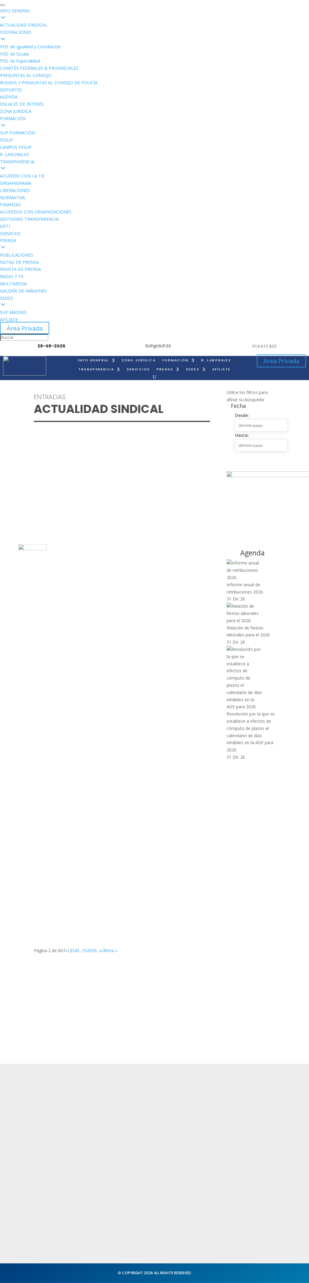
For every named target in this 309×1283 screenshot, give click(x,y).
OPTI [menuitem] (5, 226)
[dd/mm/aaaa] (261, 425)
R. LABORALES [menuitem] (14, 154)
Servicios (91, 1121)
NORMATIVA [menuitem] (12, 197)
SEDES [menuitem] (6, 298)
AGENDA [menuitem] (9, 97)
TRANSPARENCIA (96, 369)
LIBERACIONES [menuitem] (15, 190)
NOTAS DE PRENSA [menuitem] (19, 262)
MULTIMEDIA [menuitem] (13, 283)
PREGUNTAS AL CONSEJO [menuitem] (25, 75)
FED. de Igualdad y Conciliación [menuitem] (30, 47)
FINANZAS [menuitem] (10, 204)
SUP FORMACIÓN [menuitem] (17, 133)
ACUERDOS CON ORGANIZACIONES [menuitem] (36, 212)
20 (89, 950)
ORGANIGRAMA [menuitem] (15, 183)
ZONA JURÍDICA (139, 360)
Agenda (91, 1133)
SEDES (192, 369)
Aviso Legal (145, 1126)
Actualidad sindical (205, 1107)
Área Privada (25, 328)
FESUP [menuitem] (6, 140)
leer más (48, 495)
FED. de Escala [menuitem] (14, 54)
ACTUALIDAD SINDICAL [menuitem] (23, 25)
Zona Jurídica (198, 1118)
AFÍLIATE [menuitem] (9, 319)
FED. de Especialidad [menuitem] (20, 61)
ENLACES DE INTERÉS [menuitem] (22, 104)
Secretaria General (265, 1098)
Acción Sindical (260, 1109)
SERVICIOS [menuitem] (10, 233)
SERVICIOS (138, 369)
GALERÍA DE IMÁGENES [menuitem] (23, 291)
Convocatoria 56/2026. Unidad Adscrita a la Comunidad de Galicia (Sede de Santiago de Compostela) (115, 705)
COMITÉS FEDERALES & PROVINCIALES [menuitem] (39, 68)
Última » (109, 950)
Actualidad (94, 1098)
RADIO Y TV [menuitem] (11, 276)
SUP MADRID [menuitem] (13, 312)
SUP (52, 472)
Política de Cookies (154, 1137)
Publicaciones (199, 1130)
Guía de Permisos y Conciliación (81, 628)
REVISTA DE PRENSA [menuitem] (20, 269)
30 (94, 950)
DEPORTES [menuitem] (11, 90)
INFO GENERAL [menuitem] (15, 11)
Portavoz (253, 1121)
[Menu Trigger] (2, 5)
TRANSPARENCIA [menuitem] (17, 162)
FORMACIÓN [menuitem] (13, 118)
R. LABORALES (216, 360)
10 (84, 950)
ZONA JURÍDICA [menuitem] (15, 111)
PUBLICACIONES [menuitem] (16, 255)
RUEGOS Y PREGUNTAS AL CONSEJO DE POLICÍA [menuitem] (48, 82)
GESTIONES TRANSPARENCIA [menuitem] (29, 219)
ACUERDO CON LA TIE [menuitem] (22, 176)
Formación (93, 1109)
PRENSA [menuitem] (8, 240)
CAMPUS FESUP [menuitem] (16, 147)
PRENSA (165, 369)
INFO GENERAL (93, 360)
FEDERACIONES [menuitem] (15, 32)
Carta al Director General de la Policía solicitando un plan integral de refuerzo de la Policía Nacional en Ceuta (114, 460)
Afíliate (221, 369)
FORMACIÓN (175, 360)
